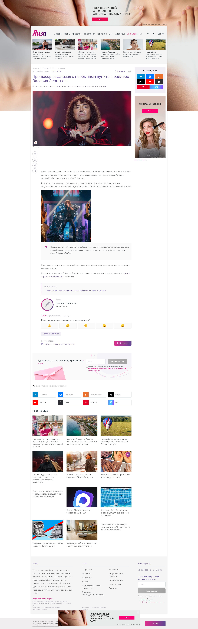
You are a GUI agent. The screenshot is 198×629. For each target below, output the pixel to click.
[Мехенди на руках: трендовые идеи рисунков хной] (116, 461)
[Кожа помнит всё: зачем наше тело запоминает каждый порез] (133, 44)
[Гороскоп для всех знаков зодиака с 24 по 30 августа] (82, 461)
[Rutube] (141, 81)
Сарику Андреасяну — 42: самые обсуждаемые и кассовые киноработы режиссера (44, 478)
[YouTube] (150, 81)
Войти (161, 33)
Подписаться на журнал (42, 598)
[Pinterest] (143, 87)
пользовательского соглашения (97, 368)
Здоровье (120, 33)
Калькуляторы (116, 580)
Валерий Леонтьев (51, 333)
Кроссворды (115, 584)
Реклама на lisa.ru (140, 160)
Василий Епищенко (40, 71)
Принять (155, 624)
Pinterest (93, 402)
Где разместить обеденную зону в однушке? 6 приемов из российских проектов (115, 527)
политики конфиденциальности (117, 368)
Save (35, 142)
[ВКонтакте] (150, 76)
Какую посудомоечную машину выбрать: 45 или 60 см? (47, 544)
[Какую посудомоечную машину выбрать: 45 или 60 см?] (47, 530)
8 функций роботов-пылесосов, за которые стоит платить (82, 544)
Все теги (113, 588)
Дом (111, 33)
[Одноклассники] (159, 76)
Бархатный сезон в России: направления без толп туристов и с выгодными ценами (110, 55)
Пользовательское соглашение (91, 587)
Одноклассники (96, 395)
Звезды (58, 33)
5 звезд (124, 71)
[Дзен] (159, 81)
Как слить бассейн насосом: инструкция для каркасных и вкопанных (115, 513)
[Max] (156, 87)
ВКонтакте (69, 395)
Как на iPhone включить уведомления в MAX (78, 511)
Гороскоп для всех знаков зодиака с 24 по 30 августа (80, 475)
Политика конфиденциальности (92, 593)
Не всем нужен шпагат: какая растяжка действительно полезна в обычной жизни (41, 55)
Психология (88, 33)
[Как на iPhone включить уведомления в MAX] (82, 497)
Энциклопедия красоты (116, 574)
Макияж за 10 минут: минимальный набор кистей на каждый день (76, 290)
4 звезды (122, 71)
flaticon (45, 609)
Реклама (86, 573)
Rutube (118, 395)
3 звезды (120, 71)
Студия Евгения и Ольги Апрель (51, 607)
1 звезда (116, 71)
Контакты (87, 577)
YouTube (43, 402)
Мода (67, 33)
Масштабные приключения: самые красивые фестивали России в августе (154, 55)
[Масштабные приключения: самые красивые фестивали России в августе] (156, 44)
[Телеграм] (141, 76)
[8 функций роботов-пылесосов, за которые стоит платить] (82, 530)
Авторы (85, 581)
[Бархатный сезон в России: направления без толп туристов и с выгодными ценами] (110, 44)
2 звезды (118, 71)
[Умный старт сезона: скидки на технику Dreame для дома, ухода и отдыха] (65, 44)
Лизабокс (132, 33)
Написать (124, 343)
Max (116, 402)
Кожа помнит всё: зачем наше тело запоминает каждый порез (132, 54)
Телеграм (43, 395)
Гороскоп (102, 33)
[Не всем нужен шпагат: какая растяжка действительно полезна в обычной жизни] (42, 44)
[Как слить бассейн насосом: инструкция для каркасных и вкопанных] (116, 497)
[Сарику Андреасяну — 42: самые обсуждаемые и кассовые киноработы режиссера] (47, 461)
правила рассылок (94, 370)
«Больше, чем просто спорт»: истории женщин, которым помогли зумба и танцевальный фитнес (87, 55)
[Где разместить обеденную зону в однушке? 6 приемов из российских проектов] (116, 520)
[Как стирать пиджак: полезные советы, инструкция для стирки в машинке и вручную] (47, 487)
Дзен (67, 402)
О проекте (87, 569)
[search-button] (153, 34)
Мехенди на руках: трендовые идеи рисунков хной (115, 475)
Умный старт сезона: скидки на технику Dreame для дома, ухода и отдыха (64, 55)
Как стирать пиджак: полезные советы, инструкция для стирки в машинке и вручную (47, 494)
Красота (76, 33)
